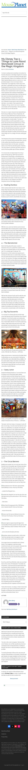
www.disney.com (19, 745)
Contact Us (3, 734)
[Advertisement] (14, 31)
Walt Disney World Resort (12, 609)
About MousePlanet (5, 731)
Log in (22, 765)
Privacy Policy (4, 736)
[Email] (19, 604)
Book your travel (14, 678)
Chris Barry (12, 600)
